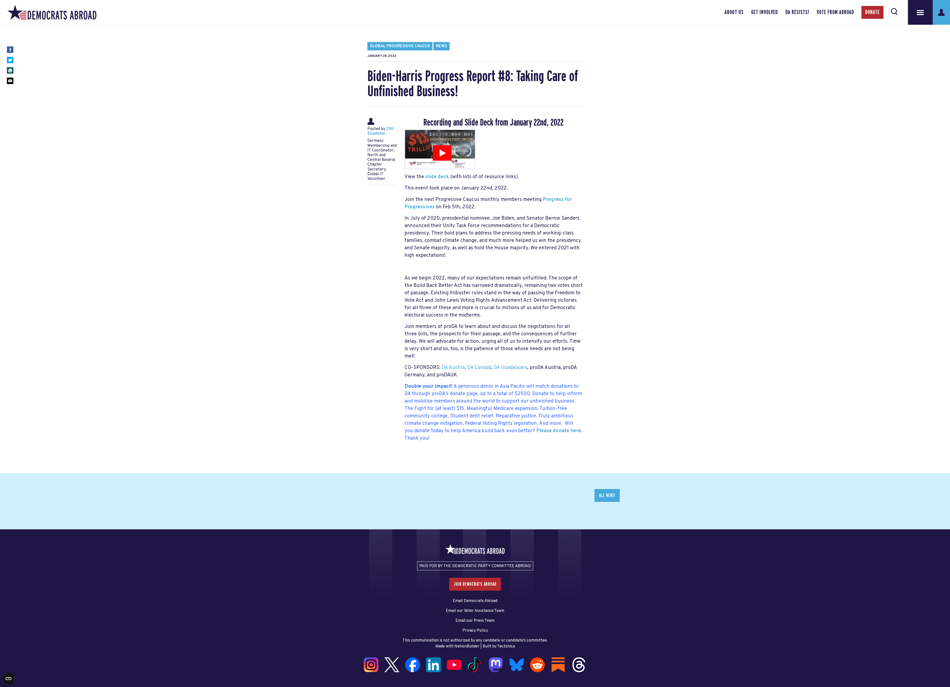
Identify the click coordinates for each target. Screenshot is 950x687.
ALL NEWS (607, 495)
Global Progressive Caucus (400, 46)
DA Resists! (797, 12)
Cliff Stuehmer (380, 131)
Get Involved (764, 12)
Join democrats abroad (475, 584)
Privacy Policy (475, 630)
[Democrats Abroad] (51, 12)
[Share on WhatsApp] (10, 70)
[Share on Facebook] (10, 49)
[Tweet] (10, 60)
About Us (734, 12)
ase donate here (562, 431)
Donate (872, 12)
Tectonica (506, 646)
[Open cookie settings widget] (8, 679)
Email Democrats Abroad (475, 601)
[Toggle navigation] (920, 12)
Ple (540, 431)
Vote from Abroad (835, 12)
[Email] (10, 81)
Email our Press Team (475, 620)
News (441, 46)
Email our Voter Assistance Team (475, 610)
